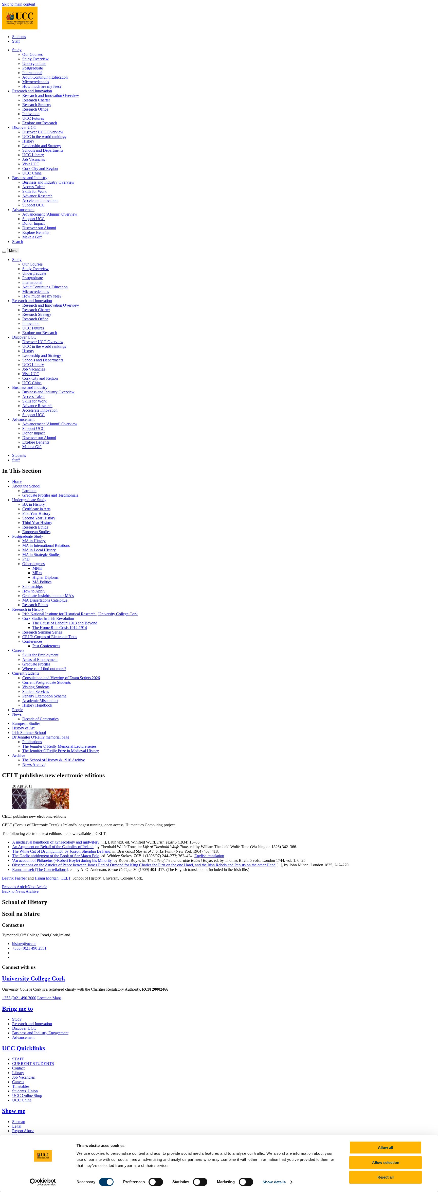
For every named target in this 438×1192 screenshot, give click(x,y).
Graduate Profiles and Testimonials (50, 495)
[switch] (156, 1182)
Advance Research (37, 196)
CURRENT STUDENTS (33, 1063)
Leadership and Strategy (41, 146)
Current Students (25, 673)
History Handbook (37, 705)
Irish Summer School (29, 732)
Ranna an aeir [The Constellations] (40, 869)
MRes (37, 573)
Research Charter (36, 100)
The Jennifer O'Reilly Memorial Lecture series (59, 746)
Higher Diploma (45, 577)
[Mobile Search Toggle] (4, 252)
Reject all (385, 1177)
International (32, 73)
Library (18, 1073)
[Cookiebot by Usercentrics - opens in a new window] (43, 1182)
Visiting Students (35, 687)
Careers (18, 650)
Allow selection (385, 1162)
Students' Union (25, 1091)
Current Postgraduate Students (46, 682)
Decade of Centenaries (40, 719)
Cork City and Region (40, 168)
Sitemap (18, 1121)
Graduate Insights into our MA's (48, 595)
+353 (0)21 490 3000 (19, 998)
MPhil (37, 568)
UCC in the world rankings (44, 136)
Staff (16, 41)
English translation (209, 856)
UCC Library (33, 155)
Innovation (31, 114)
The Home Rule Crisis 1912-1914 (59, 627)
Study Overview (35, 59)
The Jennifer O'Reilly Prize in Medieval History (60, 751)
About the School (26, 486)
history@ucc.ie (24, 943)
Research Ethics (35, 527)
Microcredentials (35, 82)
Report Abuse (23, 1131)
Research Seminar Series (42, 632)
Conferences (32, 641)
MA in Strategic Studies (41, 554)
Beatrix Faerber (14, 878)
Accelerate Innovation (40, 200)
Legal (16, 1126)
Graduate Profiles (36, 664)
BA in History (33, 504)
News (17, 714)
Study (17, 1019)
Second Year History (38, 518)
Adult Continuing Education (45, 77)
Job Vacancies (33, 159)
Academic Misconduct (40, 700)
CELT (65, 878)
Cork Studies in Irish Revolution (48, 618)
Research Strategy (36, 104)
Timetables (20, 1086)
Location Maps (49, 998)
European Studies (36, 532)
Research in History (28, 609)
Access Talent (33, 187)
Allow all (385, 1147)
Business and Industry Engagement (40, 1033)
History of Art (23, 728)
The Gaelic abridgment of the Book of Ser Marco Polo (55, 856)
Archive (18, 755)
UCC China (32, 173)
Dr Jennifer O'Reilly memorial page (40, 737)
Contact (18, 1068)
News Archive (33, 764)
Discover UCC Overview (42, 132)
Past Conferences (46, 646)
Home (17, 481)
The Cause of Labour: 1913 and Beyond (64, 623)
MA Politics (41, 582)
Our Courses (32, 54)
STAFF (18, 1059)
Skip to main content (18, 4)
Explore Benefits (35, 232)
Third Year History (37, 522)
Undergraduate (34, 63)
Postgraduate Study (27, 536)
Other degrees (33, 564)
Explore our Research (39, 123)
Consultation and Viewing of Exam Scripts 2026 (61, 678)
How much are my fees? (41, 86)
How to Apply (33, 591)
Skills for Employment (40, 655)
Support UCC (33, 205)
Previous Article (15, 887)
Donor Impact (33, 223)
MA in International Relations (46, 545)
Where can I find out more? (44, 669)
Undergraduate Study (29, 500)
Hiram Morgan (47, 878)
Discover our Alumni (39, 228)
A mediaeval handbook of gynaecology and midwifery (55, 842)
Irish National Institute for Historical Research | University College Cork (80, 614)
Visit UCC (30, 164)
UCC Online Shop (27, 1095)
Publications (32, 742)
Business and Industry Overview (48, 182)
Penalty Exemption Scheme (44, 696)
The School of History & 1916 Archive (53, 760)
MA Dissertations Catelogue (44, 600)
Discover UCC (24, 1028)
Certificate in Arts (36, 509)
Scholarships (32, 586)
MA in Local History (39, 550)
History (28, 141)
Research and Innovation (32, 1024)
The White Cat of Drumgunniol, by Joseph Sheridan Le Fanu (61, 851)
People (17, 710)
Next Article (37, 887)
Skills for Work (34, 191)
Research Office (35, 109)
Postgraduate (32, 68)
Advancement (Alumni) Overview (49, 214)
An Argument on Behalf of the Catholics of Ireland (53, 847)
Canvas (18, 1082)
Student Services (35, 691)
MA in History (34, 541)
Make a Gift (32, 237)
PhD (26, 559)
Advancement (23, 1037)
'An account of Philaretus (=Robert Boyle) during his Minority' (63, 860)
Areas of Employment (40, 659)
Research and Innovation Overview (50, 95)
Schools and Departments (42, 150)
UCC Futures (33, 118)
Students (19, 36)
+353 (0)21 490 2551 (29, 948)
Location (29, 490)
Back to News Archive (20, 891)
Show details (274, 1182)
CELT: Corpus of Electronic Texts (49, 637)
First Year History (36, 513)
